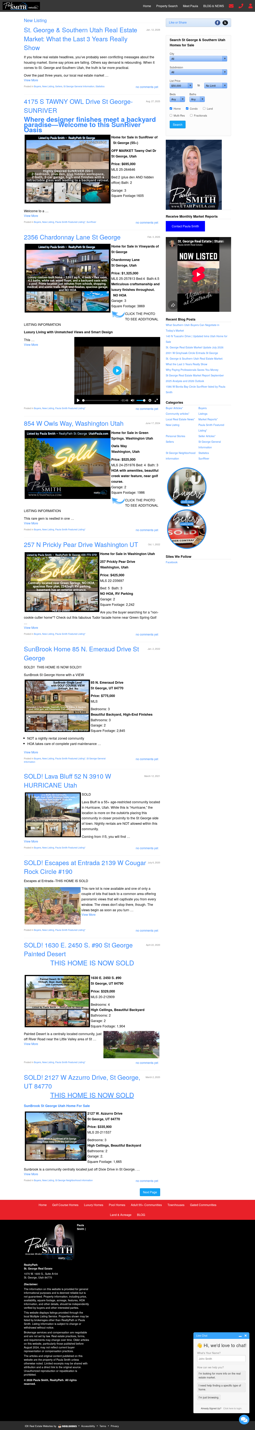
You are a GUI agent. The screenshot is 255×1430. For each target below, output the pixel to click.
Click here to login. (232, 1408)
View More (31, 80)
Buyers (37, 86)
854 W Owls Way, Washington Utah (74, 423)
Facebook (172, 562)
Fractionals (200, 115)
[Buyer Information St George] (187, 486)
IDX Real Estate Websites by (41, 1426)
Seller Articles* (206, 436)
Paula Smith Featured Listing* (70, 221)
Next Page (150, 1192)
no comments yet (147, 87)
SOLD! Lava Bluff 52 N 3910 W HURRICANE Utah (67, 780)
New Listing (48, 86)
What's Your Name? (209, 1353)
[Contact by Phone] (241, 5)
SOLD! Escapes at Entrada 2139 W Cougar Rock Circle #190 (85, 867)
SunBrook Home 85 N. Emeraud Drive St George (81, 653)
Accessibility (88, 1426)
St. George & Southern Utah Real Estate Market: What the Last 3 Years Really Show (80, 38)
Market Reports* (208, 419)
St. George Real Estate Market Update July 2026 (194, 347)
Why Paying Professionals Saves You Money (192, 370)
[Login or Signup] (250, 5)
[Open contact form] (231, 5)
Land (210, 108)
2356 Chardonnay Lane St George (72, 236)
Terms (102, 1426)
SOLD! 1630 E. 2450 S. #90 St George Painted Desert (78, 949)
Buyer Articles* (174, 408)
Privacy (115, 1426)
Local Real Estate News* (180, 419)
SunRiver (91, 221)
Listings (202, 413)
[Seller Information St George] (187, 529)
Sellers (58, 86)
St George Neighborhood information (74, 1180)
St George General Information (78, 86)
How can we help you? (210, 1367)
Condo (194, 108)
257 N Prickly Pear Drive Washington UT (81, 544)
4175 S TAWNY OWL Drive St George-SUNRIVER (78, 106)
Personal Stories (175, 436)
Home (177, 108)
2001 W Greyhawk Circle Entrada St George (192, 353)
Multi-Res (179, 115)
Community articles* (177, 413)
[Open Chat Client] (244, 1419)
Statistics (100, 86)
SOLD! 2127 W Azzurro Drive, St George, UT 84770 (82, 1081)
